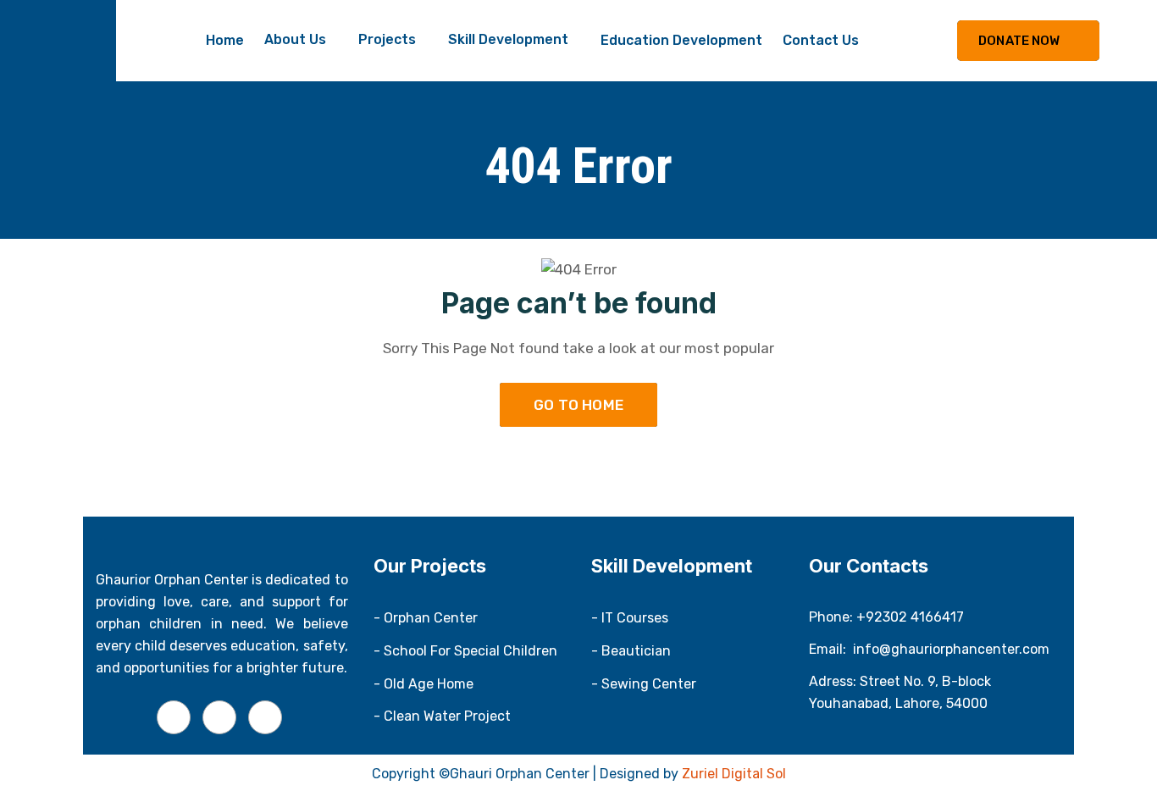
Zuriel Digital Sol (734, 774)
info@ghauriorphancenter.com (951, 649)
